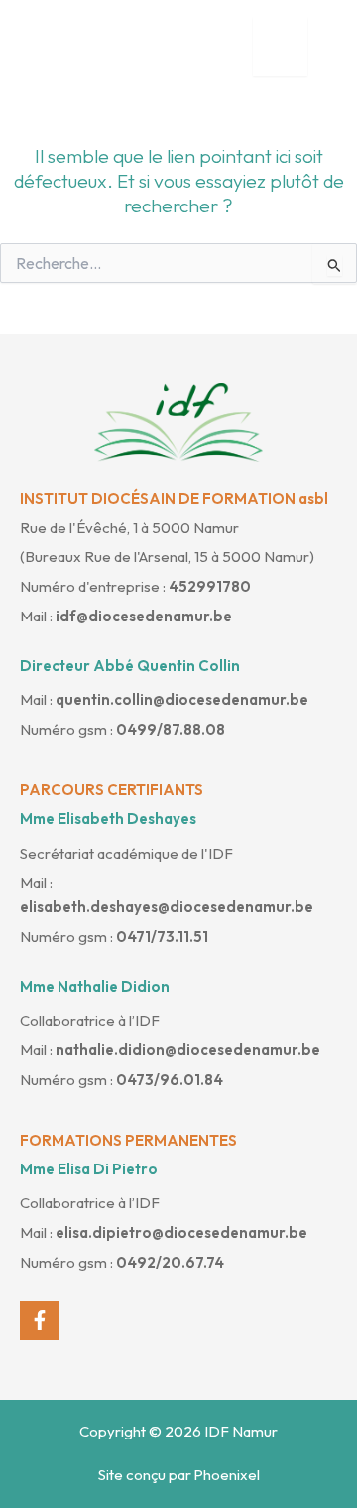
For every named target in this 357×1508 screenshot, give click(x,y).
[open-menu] (280, 46)
